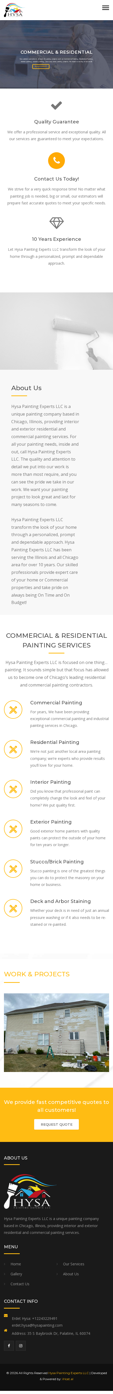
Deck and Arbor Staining (60, 901)
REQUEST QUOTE (57, 1124)
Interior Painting (50, 782)
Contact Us (20, 1283)
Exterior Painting (51, 822)
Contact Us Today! (56, 179)
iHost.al (67, 1379)
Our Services (73, 1263)
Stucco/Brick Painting (57, 862)
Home (16, 1263)
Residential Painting (54, 742)
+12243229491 (45, 1318)
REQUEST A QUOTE (41, 66)
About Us (71, 1273)
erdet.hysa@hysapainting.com (37, 1325)
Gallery (16, 1273)
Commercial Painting (56, 703)
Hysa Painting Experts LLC (68, 1373)
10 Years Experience (56, 239)
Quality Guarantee (56, 122)
